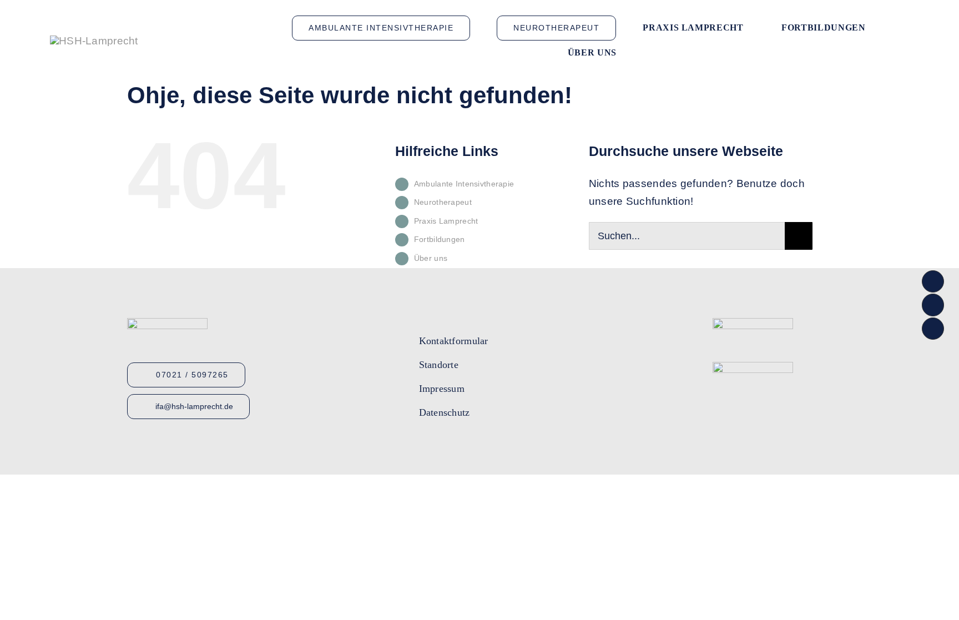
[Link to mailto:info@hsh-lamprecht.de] (933, 305)
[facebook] (423, 446)
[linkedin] (483, 446)
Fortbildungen (439, 239)
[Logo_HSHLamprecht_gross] (94, 41)
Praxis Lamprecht (446, 220)
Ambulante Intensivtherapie (464, 183)
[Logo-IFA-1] (753, 323)
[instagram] (463, 446)
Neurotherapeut (443, 202)
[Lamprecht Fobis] (753, 367)
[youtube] (443, 446)
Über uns (430, 258)
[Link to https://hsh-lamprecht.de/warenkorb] (933, 328)
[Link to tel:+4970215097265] (933, 281)
